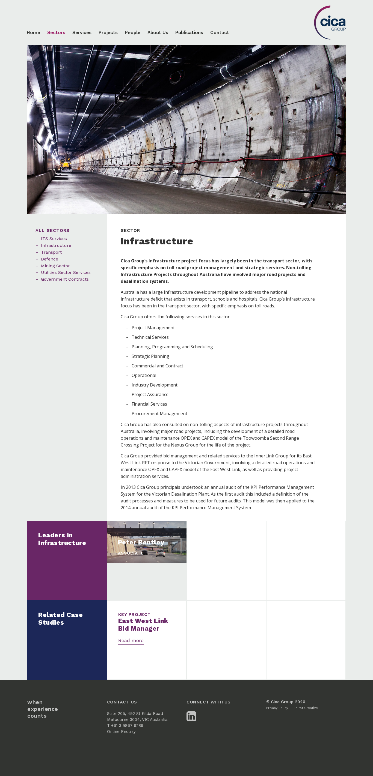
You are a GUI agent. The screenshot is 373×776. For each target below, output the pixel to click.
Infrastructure (56, 245)
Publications (189, 32)
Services (81, 32)
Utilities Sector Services (66, 272)
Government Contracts (65, 279)
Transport (51, 252)
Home (33, 32)
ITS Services (54, 238)
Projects (108, 32)
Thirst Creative (306, 708)
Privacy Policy (277, 708)
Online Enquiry (121, 731)
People (132, 32)
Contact (219, 32)
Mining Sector (55, 265)
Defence (49, 259)
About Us (157, 32)
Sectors (56, 32)
